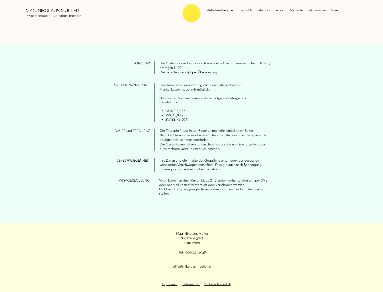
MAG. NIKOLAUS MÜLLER (52, 10)
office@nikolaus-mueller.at (192, 266)
